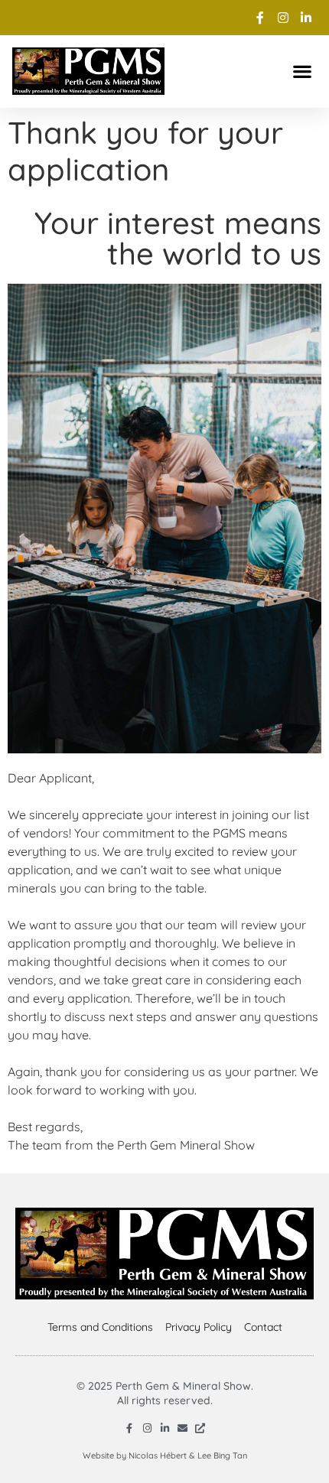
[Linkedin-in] (165, 1428)
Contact (263, 1327)
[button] (302, 71)
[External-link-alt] (200, 1428)
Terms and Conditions (100, 1327)
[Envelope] (182, 1428)
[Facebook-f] (130, 1428)
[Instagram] (147, 1428)
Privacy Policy (198, 1327)
